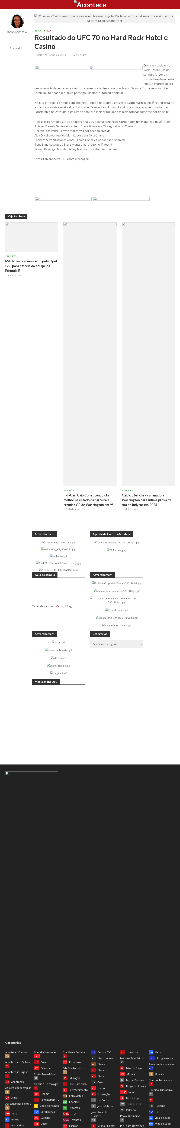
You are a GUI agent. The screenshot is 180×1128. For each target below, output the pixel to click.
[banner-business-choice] (63, 206)
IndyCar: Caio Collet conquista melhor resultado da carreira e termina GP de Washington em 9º (88, 500)
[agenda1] (116, 74)
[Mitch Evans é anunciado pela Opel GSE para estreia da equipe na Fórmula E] (31, 237)
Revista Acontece (17, 31)
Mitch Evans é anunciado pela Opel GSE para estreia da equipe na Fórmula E (31, 266)
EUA (48, 30)
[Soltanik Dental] (121, 206)
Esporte (39, 30)
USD (56, 606)
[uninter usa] (61, 74)
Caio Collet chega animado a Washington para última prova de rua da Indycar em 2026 (147, 500)
